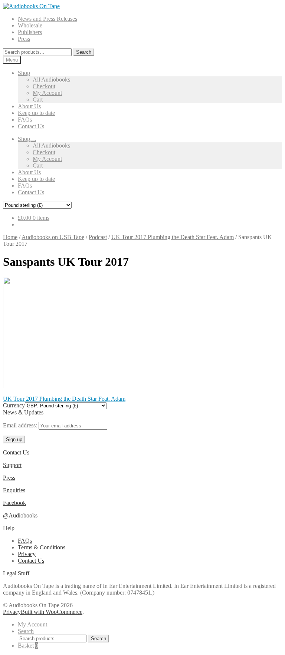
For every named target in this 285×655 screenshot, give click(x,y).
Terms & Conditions (41, 547)
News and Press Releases (47, 19)
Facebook (14, 503)
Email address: (21, 425)
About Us (29, 106)
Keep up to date (36, 113)
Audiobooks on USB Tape (53, 237)
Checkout (44, 86)
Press (24, 39)
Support (12, 465)
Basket (28, 645)
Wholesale (30, 25)
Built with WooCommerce (51, 612)
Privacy (27, 554)
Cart (38, 99)
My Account (47, 93)
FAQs (25, 119)
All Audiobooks (51, 79)
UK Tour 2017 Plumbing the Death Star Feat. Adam (172, 237)
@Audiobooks (20, 515)
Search (83, 52)
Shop (24, 73)
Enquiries (14, 490)
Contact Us (31, 126)
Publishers (30, 32)
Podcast (98, 237)
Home (10, 237)
